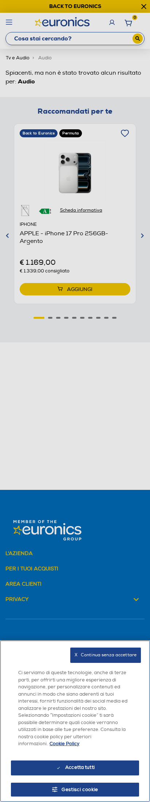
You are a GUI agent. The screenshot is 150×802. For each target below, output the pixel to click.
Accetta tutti (80, 767)
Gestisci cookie (80, 790)
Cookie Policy (64, 744)
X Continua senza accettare (106, 655)
